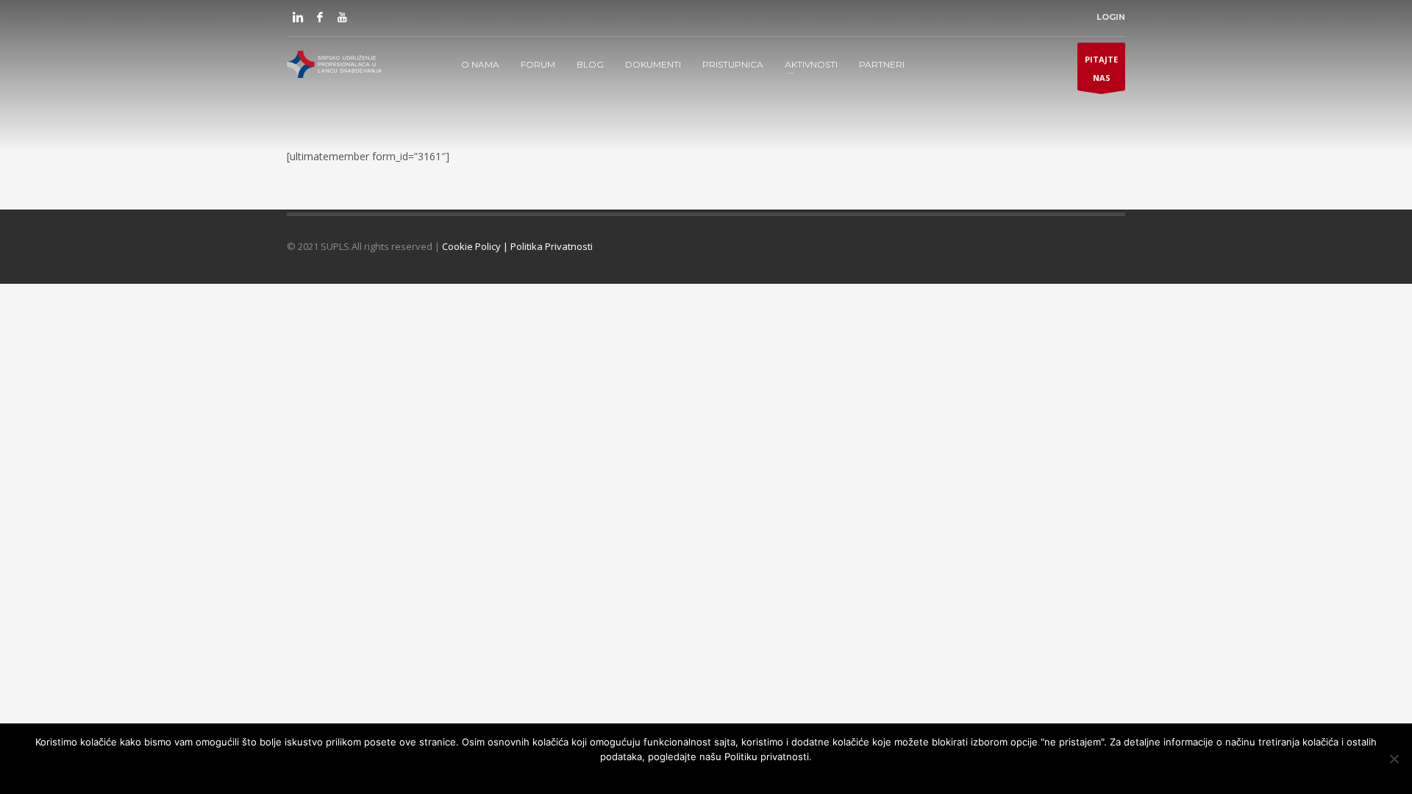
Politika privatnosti (767, 776)
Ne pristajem (689, 776)
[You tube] (342, 17)
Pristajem (631, 776)
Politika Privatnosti (551, 246)
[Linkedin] (298, 17)
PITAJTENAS (1101, 68)
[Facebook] (320, 17)
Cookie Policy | (476, 246)
